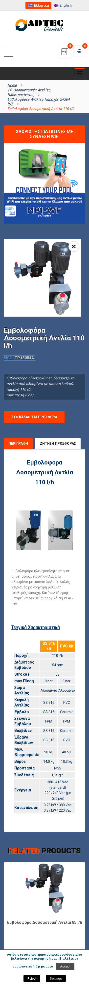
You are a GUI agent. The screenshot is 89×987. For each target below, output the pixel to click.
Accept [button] (65, 966)
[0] (64, 53)
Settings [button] (56, 978)
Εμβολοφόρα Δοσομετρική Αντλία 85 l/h (44, 922)
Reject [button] (31, 978)
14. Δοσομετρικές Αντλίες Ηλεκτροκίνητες (28, 92)
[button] (74, 246)
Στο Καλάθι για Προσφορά (34, 417)
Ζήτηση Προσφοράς (58, 443)
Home (12, 85)
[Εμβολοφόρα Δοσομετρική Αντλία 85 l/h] (44, 888)
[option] (42, 278)
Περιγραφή (18, 443)
